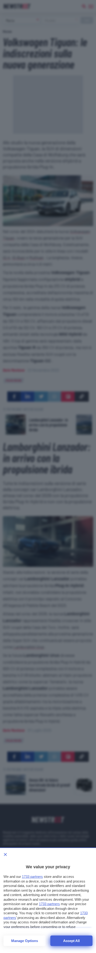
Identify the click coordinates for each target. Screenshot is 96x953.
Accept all (71, 941)
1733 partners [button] (32, 877)
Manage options (24, 941)
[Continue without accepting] (5, 854)
